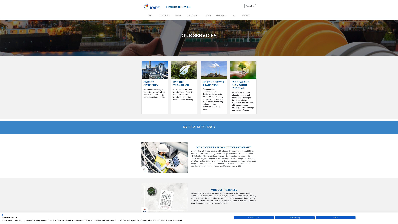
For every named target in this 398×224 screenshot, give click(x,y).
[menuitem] (165, 15)
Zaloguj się (250, 6)
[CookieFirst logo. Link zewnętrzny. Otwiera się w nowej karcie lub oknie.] (2, 215)
